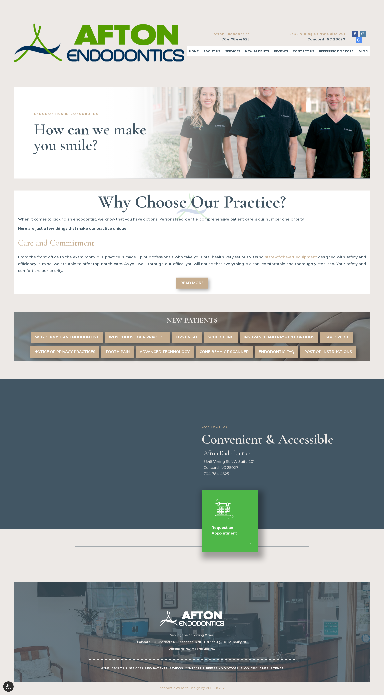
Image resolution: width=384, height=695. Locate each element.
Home (193, 51)
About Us (211, 51)
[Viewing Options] (8, 686)
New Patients (257, 51)
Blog (363, 51)
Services (232, 51)
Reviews (281, 51)
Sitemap (277, 668)
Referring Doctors (336, 51)
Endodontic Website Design (178, 688)
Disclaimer (260, 668)
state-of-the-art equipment (291, 257)
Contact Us (303, 51)
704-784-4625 (236, 39)
